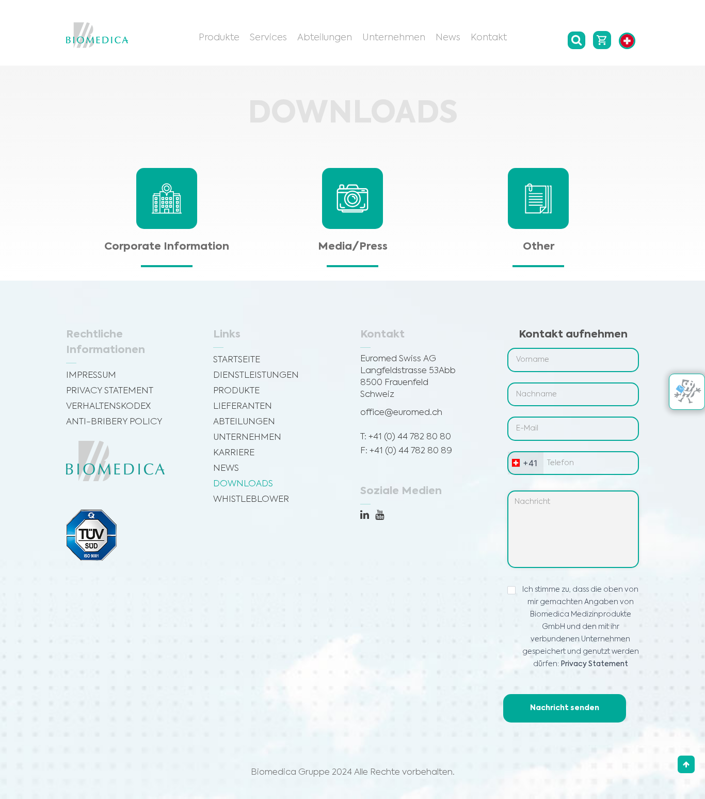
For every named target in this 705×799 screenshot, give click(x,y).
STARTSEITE (236, 360)
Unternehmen (393, 37)
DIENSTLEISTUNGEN (256, 375)
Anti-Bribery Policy (114, 422)
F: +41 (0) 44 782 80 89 (406, 451)
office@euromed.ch (401, 412)
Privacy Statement (109, 391)
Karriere (233, 453)
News (448, 37)
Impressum (91, 375)
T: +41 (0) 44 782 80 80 (405, 437)
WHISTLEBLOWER (251, 499)
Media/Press (353, 247)
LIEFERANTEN (242, 406)
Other (538, 247)
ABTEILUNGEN (244, 422)
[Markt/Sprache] (627, 41)
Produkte (219, 37)
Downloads (243, 484)
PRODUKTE (236, 391)
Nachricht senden (564, 708)
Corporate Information (166, 247)
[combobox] (525, 463)
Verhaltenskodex (108, 406)
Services (268, 37)
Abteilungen (324, 37)
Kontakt (489, 37)
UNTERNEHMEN (247, 437)
